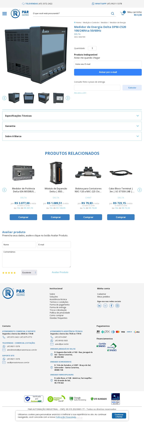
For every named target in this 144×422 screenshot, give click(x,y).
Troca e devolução (58, 310)
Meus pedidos (103, 296)
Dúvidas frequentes (58, 318)
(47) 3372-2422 (13, 337)
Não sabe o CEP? (80, 93)
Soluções (54, 296)
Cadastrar (101, 294)
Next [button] (68, 98)
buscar (112, 14)
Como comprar (57, 315)
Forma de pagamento (60, 304)
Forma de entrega (58, 307)
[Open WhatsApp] (137, 415)
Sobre (52, 294)
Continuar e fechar (119, 416)
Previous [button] (4, 98)
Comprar (23, 217)
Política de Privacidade (66, 417)
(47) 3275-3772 (26, 337)
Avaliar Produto (60, 272)
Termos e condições (59, 302)
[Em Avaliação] (115, 399)
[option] (37, 3)
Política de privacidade (60, 312)
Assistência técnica (58, 299)
